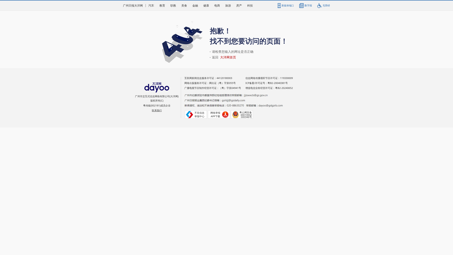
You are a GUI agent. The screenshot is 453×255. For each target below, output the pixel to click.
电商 (217, 5)
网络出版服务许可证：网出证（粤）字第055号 (210, 83)
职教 (173, 5)
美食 (184, 5)
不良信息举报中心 (199, 114)
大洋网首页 (228, 57)
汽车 (151, 5)
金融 (195, 5)
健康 (206, 5)
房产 (239, 5)
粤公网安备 (245, 112)
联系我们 (157, 110)
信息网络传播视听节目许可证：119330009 (269, 78)
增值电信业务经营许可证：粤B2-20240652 (269, 88)
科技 (250, 5)
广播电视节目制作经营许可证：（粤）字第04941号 (212, 88)
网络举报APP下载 (215, 114)
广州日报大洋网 (133, 5)
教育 (162, 5)
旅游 (228, 5)
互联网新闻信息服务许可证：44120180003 (208, 78)
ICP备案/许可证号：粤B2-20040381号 (266, 83)
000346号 (246, 117)
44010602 (246, 115)
